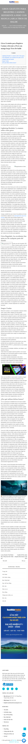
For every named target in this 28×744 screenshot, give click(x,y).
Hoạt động (4, 592)
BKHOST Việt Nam (14, 742)
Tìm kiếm (6, 709)
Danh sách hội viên (8, 719)
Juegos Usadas (5, 61)
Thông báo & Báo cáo (7, 595)
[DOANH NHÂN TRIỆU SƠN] (14, 1)
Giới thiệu (4, 574)
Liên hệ (4, 601)
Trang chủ (4, 25)
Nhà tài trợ (5, 589)
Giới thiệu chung (6, 577)
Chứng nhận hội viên (8, 731)
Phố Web (14, 740)
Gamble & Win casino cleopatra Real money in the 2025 (21, 556)
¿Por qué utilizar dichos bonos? (9, 62)
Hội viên (4, 586)
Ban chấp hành (7, 717)
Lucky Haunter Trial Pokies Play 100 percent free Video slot (7, 556)
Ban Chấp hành (5, 580)
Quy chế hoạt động (6, 583)
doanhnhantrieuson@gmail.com (14, 702)
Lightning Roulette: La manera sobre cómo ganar (13, 55)
